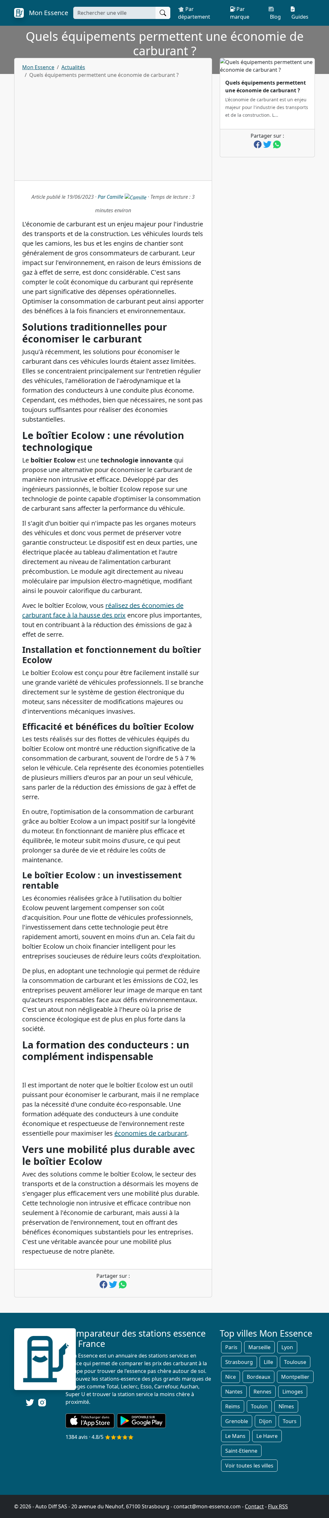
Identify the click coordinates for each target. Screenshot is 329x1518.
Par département (194, 12)
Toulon (259, 1406)
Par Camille (111, 196)
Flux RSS (278, 1506)
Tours (290, 1421)
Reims (232, 1406)
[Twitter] (30, 1402)
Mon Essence (38, 67)
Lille (268, 1362)
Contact (254, 1506)
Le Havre (267, 1436)
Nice (230, 1376)
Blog (275, 16)
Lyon (287, 1347)
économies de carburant (150, 1133)
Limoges (292, 1391)
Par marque (239, 12)
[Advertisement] (113, 127)
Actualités (73, 67)
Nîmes (286, 1406)
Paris (231, 1347)
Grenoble (236, 1421)
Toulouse (295, 1362)
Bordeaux (258, 1376)
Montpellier (295, 1376)
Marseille (259, 1347)
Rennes (262, 1391)
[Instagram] (42, 1401)
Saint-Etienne (241, 1450)
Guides (299, 16)
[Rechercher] (163, 13)
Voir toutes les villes (249, 1465)
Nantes (234, 1391)
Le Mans (235, 1436)
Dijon (265, 1421)
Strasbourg (239, 1362)
